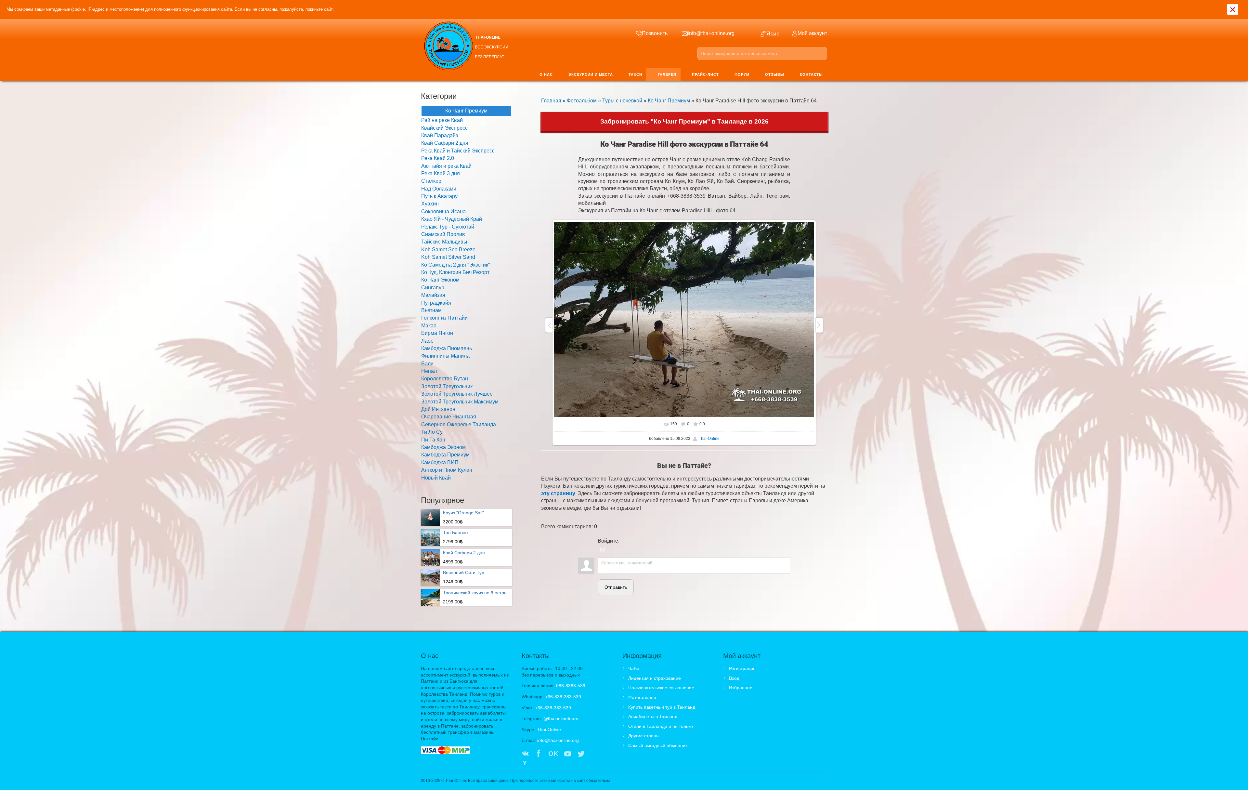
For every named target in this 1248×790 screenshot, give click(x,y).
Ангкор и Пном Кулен (446, 470)
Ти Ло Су (432, 432)
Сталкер (431, 181)
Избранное (740, 687)
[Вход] (602, 549)
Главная (551, 100)
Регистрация (742, 668)
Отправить (615, 587)
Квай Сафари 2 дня (444, 143)
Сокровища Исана (443, 211)
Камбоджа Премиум (445, 454)
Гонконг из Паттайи (444, 318)
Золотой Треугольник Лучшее (457, 394)
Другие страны (643, 735)
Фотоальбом (582, 100)
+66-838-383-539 (563, 696)
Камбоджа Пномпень (446, 348)
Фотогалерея (642, 697)
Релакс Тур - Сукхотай (447, 227)
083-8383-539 (570, 685)
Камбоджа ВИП (440, 462)
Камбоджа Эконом (443, 447)
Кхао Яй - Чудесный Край (451, 219)
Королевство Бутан (444, 378)
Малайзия (433, 295)
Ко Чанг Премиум (669, 100)
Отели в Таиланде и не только (660, 726)
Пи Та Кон (433, 439)
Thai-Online (709, 438)
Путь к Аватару (439, 196)
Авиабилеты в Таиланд (652, 716)
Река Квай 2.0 (437, 158)
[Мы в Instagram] (594, 754)
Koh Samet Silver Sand (448, 257)
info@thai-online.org (558, 740)
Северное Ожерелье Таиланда (458, 424)
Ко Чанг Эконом (440, 280)
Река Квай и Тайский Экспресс (458, 150)
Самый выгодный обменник (657, 745)
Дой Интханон (438, 409)
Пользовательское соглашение (661, 687)
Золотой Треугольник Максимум (460, 401)
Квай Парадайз (439, 135)
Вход (734, 678)
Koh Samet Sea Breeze (448, 249)
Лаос (427, 341)
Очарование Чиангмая (448, 416)
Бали (427, 363)
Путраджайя (436, 303)
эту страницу (558, 493)
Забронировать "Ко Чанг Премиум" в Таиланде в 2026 (684, 121)
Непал (429, 371)
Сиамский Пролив (443, 234)
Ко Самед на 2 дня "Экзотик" (455, 265)
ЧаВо (633, 668)
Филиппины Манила (445, 356)
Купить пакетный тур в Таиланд (661, 707)
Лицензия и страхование (654, 678)
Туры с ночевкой (622, 100)
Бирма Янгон (437, 333)
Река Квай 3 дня (440, 173)
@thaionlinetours (560, 718)
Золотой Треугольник (447, 386)
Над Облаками (438, 188)
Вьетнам (431, 310)
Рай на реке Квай (442, 120)
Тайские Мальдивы (444, 241)
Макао (428, 325)
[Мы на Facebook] (538, 754)
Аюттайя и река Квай (446, 166)
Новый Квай (436, 478)
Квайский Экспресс (444, 128)
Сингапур (432, 287)
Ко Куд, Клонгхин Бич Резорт (455, 272)
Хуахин (430, 203)
